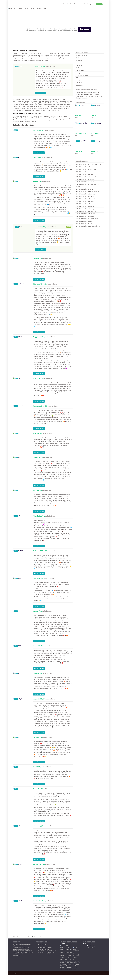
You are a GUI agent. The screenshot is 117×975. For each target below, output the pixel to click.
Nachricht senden (40, 93)
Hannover (79, 83)
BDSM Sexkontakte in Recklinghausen (87, 209)
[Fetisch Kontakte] (13, 4)
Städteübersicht (44, 946)
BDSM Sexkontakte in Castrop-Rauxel (87, 219)
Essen (53, 66)
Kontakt (86, 973)
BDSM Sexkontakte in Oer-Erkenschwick (88, 226)
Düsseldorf (79, 85)
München (79, 60)
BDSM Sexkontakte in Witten (84, 204)
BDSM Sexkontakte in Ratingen (85, 201)
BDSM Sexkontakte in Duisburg (85, 194)
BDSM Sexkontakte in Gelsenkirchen (87, 177)
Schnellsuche (43, 944)
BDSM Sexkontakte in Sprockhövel (86, 199)
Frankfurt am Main (81, 55)
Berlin (78, 58)
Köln (77, 63)
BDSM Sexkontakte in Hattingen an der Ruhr (89, 172)
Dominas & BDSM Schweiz (47, 954)
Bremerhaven (80, 70)
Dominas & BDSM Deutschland (48, 950)
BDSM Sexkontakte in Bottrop (85, 167)
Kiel (77, 78)
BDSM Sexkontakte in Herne (84, 189)
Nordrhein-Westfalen (40, 937)
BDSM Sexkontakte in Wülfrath (85, 196)
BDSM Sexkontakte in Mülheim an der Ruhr (89, 164)
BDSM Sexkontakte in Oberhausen (86, 169)
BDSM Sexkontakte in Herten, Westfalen (88, 191)
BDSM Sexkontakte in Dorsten (85, 221)
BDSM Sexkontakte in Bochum (85, 182)
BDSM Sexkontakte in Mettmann (85, 206)
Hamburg (79, 65)
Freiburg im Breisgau (82, 75)
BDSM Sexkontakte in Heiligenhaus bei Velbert (87, 185)
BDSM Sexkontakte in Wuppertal (85, 214)
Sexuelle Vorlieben (45, 949)
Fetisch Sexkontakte (67, 4)
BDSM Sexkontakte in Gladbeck (85, 179)
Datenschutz (93, 973)
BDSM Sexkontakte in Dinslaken (85, 216)
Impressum (100, 973)
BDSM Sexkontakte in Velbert (84, 174)
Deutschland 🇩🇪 (29, 937)
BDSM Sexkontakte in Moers (84, 223)
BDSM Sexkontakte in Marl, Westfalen (87, 211)
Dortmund (79, 68)
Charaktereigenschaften (46, 947)
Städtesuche (77, 4)
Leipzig (78, 73)
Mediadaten (80, 973)
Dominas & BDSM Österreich (47, 952)
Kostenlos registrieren (93, 4)
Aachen (78, 80)
